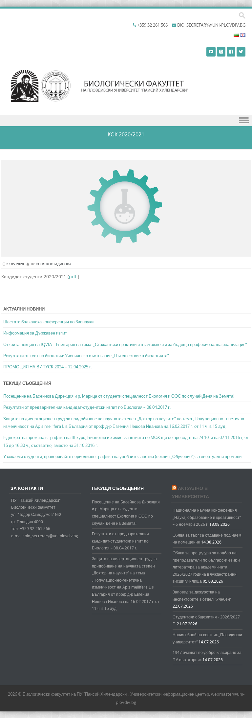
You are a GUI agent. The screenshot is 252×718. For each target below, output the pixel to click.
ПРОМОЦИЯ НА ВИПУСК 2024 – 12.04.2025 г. (47, 367)
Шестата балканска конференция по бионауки (48, 322)
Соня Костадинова (54, 264)
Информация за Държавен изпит (35, 333)
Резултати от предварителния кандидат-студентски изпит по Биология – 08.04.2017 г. (87, 407)
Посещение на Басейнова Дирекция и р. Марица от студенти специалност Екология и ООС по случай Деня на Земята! (118, 396)
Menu (126, 120)
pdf (72, 276)
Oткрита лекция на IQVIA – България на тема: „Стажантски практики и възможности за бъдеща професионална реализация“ (125, 344)
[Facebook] (231, 51)
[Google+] (221, 51)
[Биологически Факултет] (114, 87)
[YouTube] (211, 51)
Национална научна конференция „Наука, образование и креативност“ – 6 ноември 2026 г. (207, 517)
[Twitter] (241, 51)
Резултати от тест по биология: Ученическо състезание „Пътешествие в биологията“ (86, 356)
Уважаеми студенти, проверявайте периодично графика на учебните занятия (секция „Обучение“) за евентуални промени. (122, 456)
